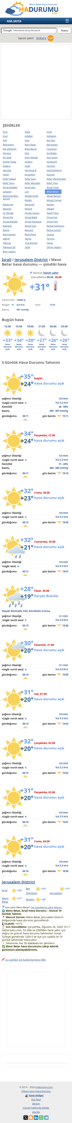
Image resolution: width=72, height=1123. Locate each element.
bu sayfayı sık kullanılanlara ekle (25, 959)
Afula (27, 131)
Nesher (50, 204)
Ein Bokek (52, 153)
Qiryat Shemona (33, 221)
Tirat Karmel (31, 243)
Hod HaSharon (54, 170)
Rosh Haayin (9, 234)
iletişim (36, 1103)
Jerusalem (30, 174)
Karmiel (51, 174)
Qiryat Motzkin (10, 221)
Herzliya (7, 170)
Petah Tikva (53, 213)
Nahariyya (8, 204)
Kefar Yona (52, 183)
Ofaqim (50, 208)
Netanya (7, 208)
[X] (25, 1117)
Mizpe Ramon (54, 196)
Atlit (5, 140)
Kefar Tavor (9, 183)
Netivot (28, 208)
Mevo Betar (5, 900)
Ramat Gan (30, 226)
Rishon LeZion (54, 230)
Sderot (6, 238)
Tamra (28, 238)
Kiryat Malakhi (10, 187)
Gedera (28, 161)
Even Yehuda (31, 157)
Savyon (50, 234)
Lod (26, 191)
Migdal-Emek (31, 196)
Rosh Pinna (30, 234)
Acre (5, 131)
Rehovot (29, 230)
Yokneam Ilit (9, 247)
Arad (49, 131)
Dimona (7, 153)
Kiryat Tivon (53, 187)
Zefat (27, 247)
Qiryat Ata (8, 217)
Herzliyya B (30, 170)
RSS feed (36, 1099)
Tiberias (7, 243)
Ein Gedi (7, 157)
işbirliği (36, 1112)
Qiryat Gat (52, 217)
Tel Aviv (50, 238)
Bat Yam (51, 140)
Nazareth (29, 204)
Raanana (7, 226)
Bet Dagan (52, 144)
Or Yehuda (8, 213)
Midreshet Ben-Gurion (11, 197)
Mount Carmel (54, 200)
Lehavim (7, 191)
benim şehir (51, 273)
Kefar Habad (9, 179)
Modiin (28, 200)
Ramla (6, 230)
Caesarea (52, 149)
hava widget (36, 1095)
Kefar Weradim (32, 183)
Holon (6, 174)
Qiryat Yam (52, 221)
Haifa (27, 166)
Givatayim (52, 161)
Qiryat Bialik (31, 217)
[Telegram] (46, 1117)
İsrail (6, 259)
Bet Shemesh (9, 149)
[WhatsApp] (41, 1117)
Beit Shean (30, 144)
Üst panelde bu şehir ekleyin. (46, 907)
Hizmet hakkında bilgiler (36, 1107)
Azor (27, 140)
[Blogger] (31, 1117)
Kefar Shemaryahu (56, 179)
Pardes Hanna (32, 213)
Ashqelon (51, 136)
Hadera (7, 166)
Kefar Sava (30, 179)
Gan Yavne (52, 157)
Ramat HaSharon (55, 226)
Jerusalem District (31, 259)
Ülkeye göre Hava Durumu (36, 1091)
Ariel (5, 136)
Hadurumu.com (44, 1087)
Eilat (27, 153)
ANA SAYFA (14, 21)
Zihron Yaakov (54, 247)
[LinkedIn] (36, 1117)
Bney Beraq (31, 149)
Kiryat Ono (30, 187)
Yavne (50, 243)
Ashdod (28, 136)
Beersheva (8, 144)
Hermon (51, 166)
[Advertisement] (36, 82)
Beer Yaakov (9, 251)
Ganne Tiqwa (9, 161)
